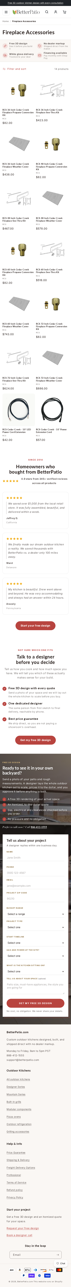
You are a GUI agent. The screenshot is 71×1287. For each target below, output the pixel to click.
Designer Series (16, 1086)
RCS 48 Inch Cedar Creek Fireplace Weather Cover (49, 219)
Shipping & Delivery (18, 1160)
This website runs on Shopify (48, 1281)
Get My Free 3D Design (35, 1003)
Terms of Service (16, 1182)
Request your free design (23, 1228)
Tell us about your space (26, 979)
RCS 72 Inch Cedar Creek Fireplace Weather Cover (49, 379)
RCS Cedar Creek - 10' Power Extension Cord (51, 430)
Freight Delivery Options (21, 1167)
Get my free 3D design (35, 740)
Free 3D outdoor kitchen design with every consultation (35, 3)
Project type (15, 921)
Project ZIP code (17, 893)
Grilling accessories (18, 1131)
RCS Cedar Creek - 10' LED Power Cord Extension (16, 430)
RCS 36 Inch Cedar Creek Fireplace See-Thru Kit (49, 111)
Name (10, 852)
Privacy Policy (15, 1197)
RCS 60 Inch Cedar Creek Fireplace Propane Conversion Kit (18, 272)
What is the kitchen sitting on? (26, 965)
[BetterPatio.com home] (26, 11)
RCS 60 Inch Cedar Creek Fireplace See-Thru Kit (49, 271)
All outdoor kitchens (18, 1079)
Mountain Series (16, 1094)
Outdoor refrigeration (19, 1124)
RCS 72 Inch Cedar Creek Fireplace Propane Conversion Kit (51, 326)
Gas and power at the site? (23, 950)
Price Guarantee (16, 1152)
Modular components (19, 1109)
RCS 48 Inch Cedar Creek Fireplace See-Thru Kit (15, 219)
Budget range (15, 908)
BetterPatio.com (25, 1281)
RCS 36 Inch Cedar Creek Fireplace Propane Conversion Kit (18, 112)
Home (5, 21)
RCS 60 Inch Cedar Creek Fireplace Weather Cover (15, 325)
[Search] (47, 12)
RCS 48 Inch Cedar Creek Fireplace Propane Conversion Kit (51, 166)
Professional (14, 1175)
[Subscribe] (57, 1255)
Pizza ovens (14, 1116)
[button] (6, 12)
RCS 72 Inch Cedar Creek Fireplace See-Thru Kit (15, 379)
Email (10, 880)
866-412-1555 (39, 827)
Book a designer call (19, 1235)
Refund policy (15, 1189)
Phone (10, 867)
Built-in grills (14, 1101)
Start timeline (15, 937)
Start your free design (35, 625)
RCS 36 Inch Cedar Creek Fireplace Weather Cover (15, 165)
